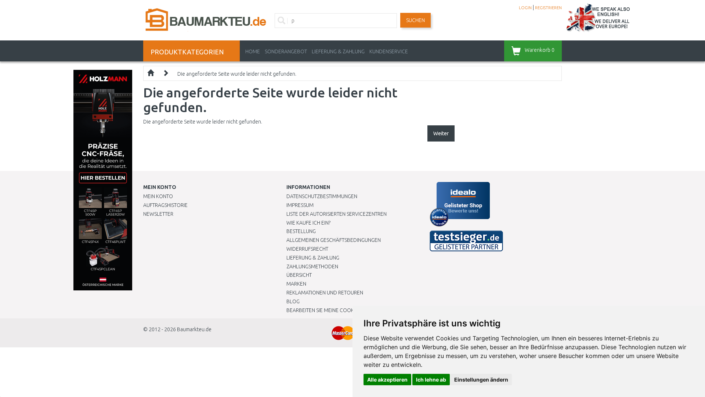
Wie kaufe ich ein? (308, 223)
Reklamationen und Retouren (324, 293)
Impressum (300, 205)
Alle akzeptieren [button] (387, 379)
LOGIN (525, 8)
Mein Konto (158, 196)
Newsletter (158, 214)
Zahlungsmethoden (312, 266)
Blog (293, 301)
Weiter (441, 133)
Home (252, 51)
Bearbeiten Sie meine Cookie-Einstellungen (341, 310)
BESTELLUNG (301, 231)
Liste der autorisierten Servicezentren (336, 214)
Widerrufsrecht (307, 249)
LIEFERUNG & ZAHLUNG (338, 51)
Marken (296, 284)
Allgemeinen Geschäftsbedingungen (333, 240)
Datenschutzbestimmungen (321, 196)
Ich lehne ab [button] (431, 379)
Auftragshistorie (165, 205)
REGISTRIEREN (548, 8)
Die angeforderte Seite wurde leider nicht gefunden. (236, 74)
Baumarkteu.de (194, 329)
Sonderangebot (286, 51)
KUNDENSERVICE (388, 51)
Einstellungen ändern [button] (481, 379)
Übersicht (299, 275)
